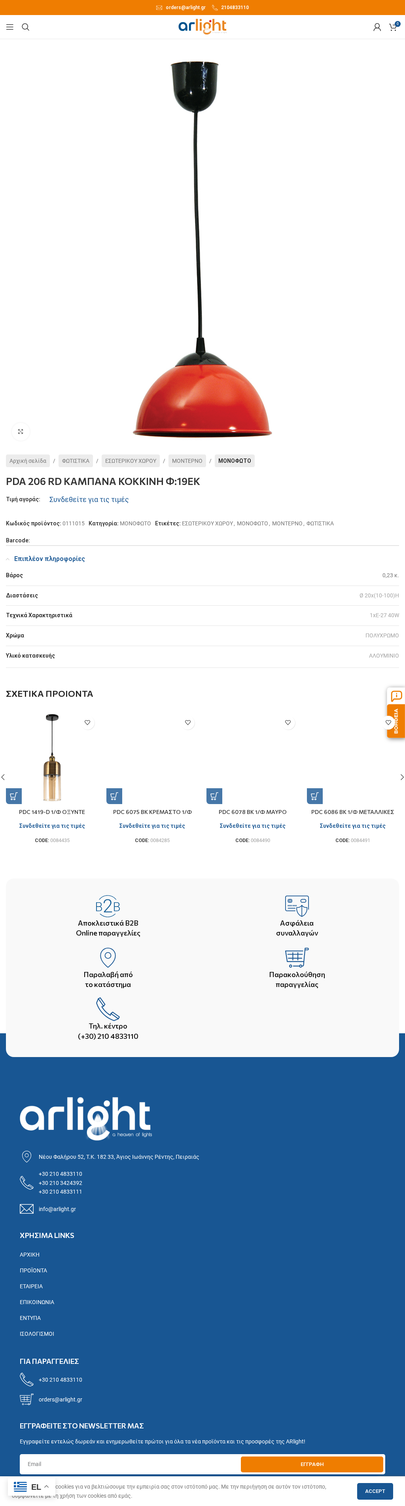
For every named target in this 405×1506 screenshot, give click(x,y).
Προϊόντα (33, 1270)
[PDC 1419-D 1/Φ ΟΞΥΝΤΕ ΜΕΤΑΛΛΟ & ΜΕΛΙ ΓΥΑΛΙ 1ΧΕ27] (52, 758)
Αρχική (30, 1254)
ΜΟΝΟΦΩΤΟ (234, 461)
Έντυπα (30, 1318)
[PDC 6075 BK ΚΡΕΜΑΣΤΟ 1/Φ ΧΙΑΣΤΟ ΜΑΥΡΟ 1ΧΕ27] (152, 758)
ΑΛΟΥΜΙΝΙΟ (384, 655)
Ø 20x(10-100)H (379, 595)
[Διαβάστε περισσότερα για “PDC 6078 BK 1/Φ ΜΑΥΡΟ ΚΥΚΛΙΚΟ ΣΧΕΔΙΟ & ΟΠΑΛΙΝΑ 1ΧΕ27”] (214, 796)
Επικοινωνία (37, 1302)
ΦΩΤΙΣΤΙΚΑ (75, 461)
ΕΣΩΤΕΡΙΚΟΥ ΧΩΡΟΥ (130, 461)
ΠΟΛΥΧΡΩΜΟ (382, 635)
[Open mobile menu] (10, 27)
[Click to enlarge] (21, 432)
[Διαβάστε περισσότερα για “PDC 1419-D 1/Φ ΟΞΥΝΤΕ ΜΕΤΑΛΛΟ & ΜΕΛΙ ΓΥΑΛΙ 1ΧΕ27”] (14, 796)
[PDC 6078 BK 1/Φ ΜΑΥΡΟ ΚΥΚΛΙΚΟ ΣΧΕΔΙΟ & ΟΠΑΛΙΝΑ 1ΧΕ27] (252, 758)
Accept (375, 1491)
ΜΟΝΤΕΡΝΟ (187, 461)
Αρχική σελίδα (27, 461)
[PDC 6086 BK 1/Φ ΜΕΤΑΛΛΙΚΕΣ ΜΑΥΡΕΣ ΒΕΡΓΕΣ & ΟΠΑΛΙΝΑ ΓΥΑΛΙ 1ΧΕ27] (353, 758)
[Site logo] (202, 26)
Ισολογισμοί (37, 1334)
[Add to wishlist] (88, 723)
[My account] (377, 27)
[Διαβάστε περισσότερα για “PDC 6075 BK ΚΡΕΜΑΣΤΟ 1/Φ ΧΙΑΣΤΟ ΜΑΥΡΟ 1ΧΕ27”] (114, 796)
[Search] (26, 27)
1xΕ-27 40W (384, 615)
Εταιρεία (31, 1286)
